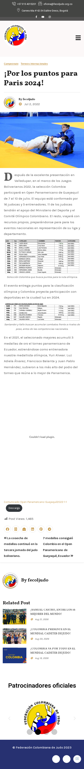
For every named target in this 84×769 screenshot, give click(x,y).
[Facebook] (36, 17)
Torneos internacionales (34, 64)
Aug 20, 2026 (42, 638)
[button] (9, 718)
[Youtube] (43, 17)
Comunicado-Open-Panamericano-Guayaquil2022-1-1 (35, 502)
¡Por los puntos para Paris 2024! (41, 79)
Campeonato (11, 64)
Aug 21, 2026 (41, 619)
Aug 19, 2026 (41, 658)
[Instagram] (50, 17)
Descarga (14, 508)
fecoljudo (29, 99)
